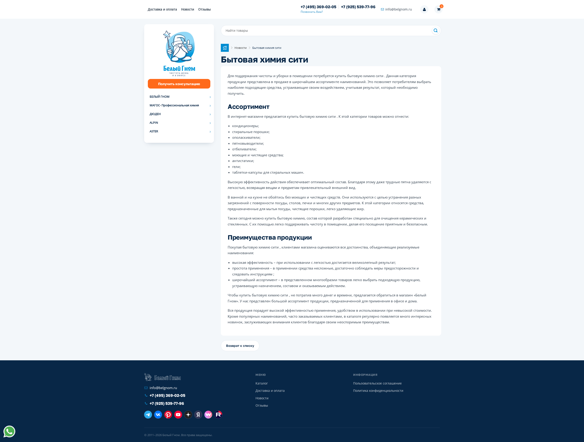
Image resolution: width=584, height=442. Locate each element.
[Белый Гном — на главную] (162, 377)
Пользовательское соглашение (377, 383)
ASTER (154, 131)
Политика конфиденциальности (378, 390)
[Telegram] (148, 414)
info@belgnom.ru (398, 9)
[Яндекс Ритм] (198, 414)
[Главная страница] (225, 48)
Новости (187, 9)
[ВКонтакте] (158, 414)
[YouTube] (178, 414)
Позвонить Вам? (312, 12)
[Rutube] (218, 414)
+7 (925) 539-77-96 (358, 7)
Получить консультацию (179, 84)
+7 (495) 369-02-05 (318, 7)
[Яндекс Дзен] (188, 414)
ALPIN (154, 122)
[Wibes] (208, 414)
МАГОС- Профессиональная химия (174, 105)
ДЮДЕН (155, 114)
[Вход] (424, 9)
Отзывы (204, 9)
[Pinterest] (168, 414)
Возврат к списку (240, 346)
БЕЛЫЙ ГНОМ (159, 96)
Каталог (262, 383)
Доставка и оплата (162, 9)
